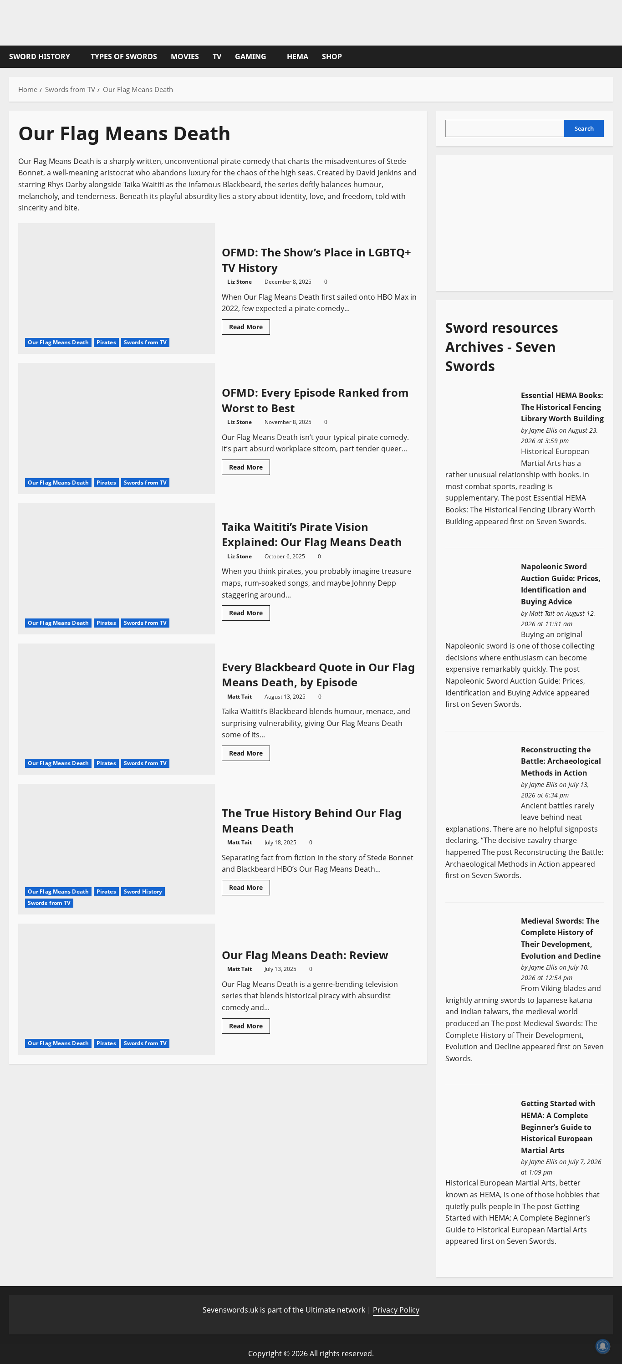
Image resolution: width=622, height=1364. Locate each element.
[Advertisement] (513, 221)
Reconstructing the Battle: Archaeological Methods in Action (561, 761)
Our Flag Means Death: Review (116, 989)
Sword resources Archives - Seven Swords (501, 346)
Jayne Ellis (543, 430)
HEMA (297, 56)
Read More (249, 328)
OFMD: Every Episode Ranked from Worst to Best (116, 428)
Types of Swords (124, 56)
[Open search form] (610, 57)
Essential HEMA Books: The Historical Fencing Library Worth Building (562, 407)
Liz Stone (239, 282)
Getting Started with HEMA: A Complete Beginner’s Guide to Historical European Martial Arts (558, 1126)
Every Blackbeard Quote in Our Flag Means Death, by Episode (116, 709)
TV (217, 56)
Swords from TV (145, 342)
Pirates (106, 342)
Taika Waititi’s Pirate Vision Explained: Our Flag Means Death (116, 568)
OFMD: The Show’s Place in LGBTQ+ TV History (116, 288)
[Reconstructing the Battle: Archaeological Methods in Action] (479, 780)
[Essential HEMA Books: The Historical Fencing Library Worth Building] (479, 425)
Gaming (250, 56)
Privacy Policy (396, 1310)
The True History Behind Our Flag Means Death (116, 849)
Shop (332, 56)
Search (584, 128)
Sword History (39, 56)
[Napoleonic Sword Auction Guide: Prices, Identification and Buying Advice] (479, 597)
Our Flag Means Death (58, 342)
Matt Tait (239, 696)
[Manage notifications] (603, 1346)
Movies (185, 56)
